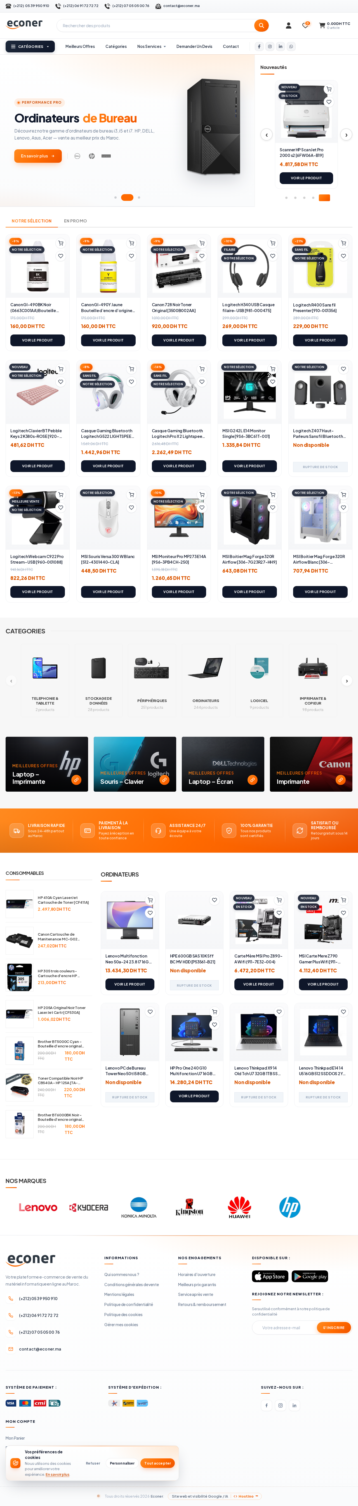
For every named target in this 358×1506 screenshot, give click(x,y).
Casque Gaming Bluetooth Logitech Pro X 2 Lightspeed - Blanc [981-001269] (178, 436)
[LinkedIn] (294, 1405)
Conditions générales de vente (131, 1284)
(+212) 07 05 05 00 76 (130, 5)
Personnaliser (122, 1463)
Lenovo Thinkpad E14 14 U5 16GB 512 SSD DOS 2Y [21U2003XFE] (321, 1073)
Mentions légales (119, 1294)
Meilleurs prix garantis (197, 1284)
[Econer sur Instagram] (269, 46)
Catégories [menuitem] (116, 46)
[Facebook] (266, 1405)
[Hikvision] (279, 1207)
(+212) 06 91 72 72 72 (80, 5)
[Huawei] (178, 1207)
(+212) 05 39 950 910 (31, 5)
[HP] (229, 1207)
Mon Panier (15, 1437)
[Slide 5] (324, 197)
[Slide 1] (286, 197)
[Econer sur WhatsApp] (291, 46)
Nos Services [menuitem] (149, 46)
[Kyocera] (27, 1207)
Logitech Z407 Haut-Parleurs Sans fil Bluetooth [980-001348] (318, 436)
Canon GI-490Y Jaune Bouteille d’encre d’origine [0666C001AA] (106, 310)
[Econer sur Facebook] (259, 46)
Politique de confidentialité (128, 1304)
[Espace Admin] (288, 25)
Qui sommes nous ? (121, 1274)
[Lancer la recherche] (261, 25)
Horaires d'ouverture (196, 1274)
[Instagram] (280, 1405)
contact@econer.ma (181, 5)
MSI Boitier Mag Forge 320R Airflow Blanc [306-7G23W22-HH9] (319, 562)
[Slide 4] (313, 197)
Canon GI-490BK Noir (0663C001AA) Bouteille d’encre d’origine (33, 310)
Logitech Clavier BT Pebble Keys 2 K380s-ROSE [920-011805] (36, 436)
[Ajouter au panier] (329, 89)
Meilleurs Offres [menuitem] (80, 46)
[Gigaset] (329, 1207)
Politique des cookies (123, 1314)
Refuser (93, 1463)
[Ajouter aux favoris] (329, 102)
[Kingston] (128, 1207)
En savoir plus (34, 155)
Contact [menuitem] (231, 46)
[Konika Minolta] (78, 1207)
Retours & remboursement (202, 1304)
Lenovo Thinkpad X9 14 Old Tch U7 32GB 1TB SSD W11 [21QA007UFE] (257, 1073)
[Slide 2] (295, 197)
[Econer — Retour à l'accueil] (24, 24)
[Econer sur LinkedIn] (280, 46)
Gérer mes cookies (121, 1324)
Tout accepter (157, 1463)
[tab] (115, 197)
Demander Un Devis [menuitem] (194, 46)
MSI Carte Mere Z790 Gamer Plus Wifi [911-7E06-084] (318, 961)
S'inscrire (334, 1327)
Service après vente (195, 1294)
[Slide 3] (304, 197)
